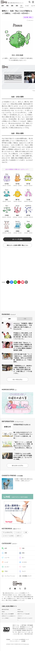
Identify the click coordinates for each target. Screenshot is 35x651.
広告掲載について (26, 576)
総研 (3, 5)
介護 (26, 532)
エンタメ (7, 566)
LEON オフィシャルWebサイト (9, 616)
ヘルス (24, 566)
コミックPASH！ (5, 618)
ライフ (24, 571)
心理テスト (19, 535)
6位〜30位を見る (17, 379)
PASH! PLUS (20, 611)
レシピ (27, 5)
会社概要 (23, 641)
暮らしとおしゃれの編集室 (8, 613)
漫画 (17, 5)
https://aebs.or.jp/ (28, 634)
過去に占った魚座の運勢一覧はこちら (17, 245)
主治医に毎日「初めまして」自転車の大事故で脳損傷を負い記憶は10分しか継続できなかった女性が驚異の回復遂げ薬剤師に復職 (23, 346)
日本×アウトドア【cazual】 (24, 613)
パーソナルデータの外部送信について (20, 639)
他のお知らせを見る (17, 465)
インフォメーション (10, 576)
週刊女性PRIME (5, 609)
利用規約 (8, 639)
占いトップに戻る (17, 239)
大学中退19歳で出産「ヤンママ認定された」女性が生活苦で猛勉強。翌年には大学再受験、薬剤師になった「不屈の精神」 (23, 357)
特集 (7, 5)
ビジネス (24, 562)
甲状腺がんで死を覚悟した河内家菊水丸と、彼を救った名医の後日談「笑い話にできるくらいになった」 (23, 335)
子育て (6, 571)
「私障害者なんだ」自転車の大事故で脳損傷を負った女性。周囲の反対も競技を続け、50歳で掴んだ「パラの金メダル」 (23, 369)
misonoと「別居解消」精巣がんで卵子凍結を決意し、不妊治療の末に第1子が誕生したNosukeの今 (23, 326)
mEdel (3, 611)
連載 (12, 5)
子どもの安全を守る (7, 532)
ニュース (7, 557)
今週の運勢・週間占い (28, 17)
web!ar (19, 609)
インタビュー (18, 532)
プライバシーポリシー (15, 641)
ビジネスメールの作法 (8, 535)
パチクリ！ (20, 616)
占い (22, 5)
